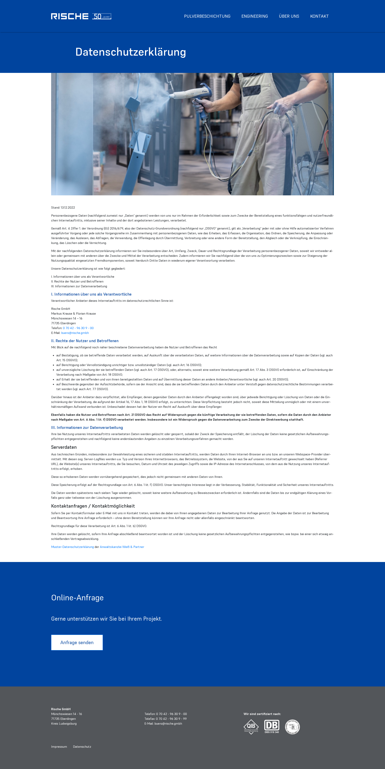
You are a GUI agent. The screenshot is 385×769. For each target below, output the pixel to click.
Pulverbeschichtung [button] (207, 16)
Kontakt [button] (319, 16)
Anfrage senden (77, 642)
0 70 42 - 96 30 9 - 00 (78, 328)
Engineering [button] (254, 16)
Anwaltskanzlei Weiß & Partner (122, 547)
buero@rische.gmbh (75, 333)
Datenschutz (82, 747)
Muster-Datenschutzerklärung (72, 547)
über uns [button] (289, 16)
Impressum (59, 747)
